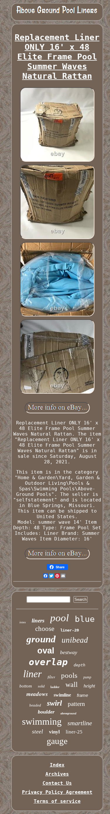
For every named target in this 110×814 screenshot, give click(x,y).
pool (59, 618)
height (89, 685)
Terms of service (57, 801)
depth (79, 665)
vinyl (54, 732)
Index (57, 765)
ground (41, 639)
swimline (62, 694)
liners (38, 620)
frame (82, 695)
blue (85, 619)
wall (71, 684)
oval (45, 650)
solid (41, 686)
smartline (79, 723)
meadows (37, 694)
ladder (55, 687)
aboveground (68, 713)
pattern (76, 703)
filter (51, 677)
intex (22, 622)
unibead (75, 640)
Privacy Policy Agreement (57, 792)
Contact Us (57, 783)
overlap (48, 662)
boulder (46, 712)
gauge (57, 741)
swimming (42, 721)
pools (69, 675)
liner (32, 673)
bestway (68, 652)
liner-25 (74, 732)
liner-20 (69, 630)
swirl (54, 703)
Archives (57, 774)
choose (44, 628)
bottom (25, 686)
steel (37, 731)
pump (87, 677)
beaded (35, 705)
